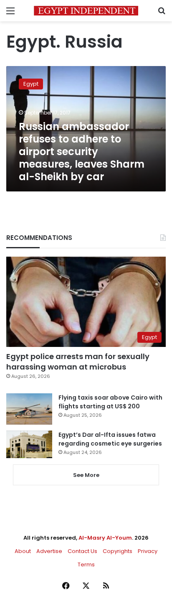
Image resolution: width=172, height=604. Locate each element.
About (23, 551)
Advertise (49, 551)
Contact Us (82, 551)
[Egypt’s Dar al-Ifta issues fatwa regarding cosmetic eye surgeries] (29, 444)
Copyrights (117, 551)
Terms (86, 564)
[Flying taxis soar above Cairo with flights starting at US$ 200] (29, 409)
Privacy (147, 551)
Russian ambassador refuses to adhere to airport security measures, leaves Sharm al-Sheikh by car (81, 151)
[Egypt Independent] (86, 10)
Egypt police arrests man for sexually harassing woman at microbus (77, 361)
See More (86, 475)
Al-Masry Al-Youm (105, 538)
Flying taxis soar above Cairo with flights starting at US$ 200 (110, 401)
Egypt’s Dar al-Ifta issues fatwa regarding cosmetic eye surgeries (110, 439)
